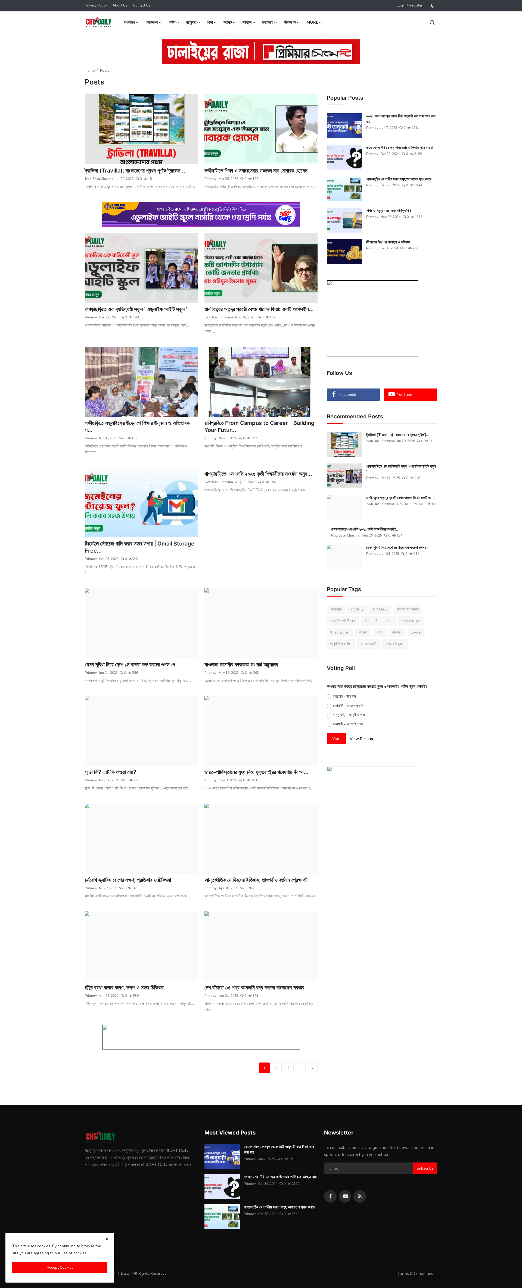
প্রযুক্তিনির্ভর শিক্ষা (340, 644)
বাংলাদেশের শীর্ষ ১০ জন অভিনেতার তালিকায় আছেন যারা (399, 147)
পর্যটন (379, 632)
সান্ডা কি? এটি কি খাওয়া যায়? (110, 772)
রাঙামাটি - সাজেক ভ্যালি (348, 705)
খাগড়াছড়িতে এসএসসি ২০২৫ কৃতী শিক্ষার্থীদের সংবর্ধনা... (365, 529)
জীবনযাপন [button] (290, 22)
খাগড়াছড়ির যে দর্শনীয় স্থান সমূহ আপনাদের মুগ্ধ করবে (398, 179)
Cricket (416, 632)
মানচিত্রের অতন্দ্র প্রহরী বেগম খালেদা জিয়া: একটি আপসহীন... (259, 309)
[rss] (359, 1196)
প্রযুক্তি (396, 632)
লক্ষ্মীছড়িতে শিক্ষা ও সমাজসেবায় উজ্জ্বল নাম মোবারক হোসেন (255, 170)
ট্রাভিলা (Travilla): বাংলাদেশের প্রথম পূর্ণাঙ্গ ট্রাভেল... (135, 170)
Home (90, 70)
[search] (432, 22)
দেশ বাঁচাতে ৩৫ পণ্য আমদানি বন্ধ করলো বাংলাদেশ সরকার (254, 987)
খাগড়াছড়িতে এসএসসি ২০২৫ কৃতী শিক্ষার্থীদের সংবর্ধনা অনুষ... (258, 474)
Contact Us (141, 5)
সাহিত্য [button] (247, 22)
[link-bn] (261, 51)
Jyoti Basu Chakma (99, 179)
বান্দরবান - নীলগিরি (344, 696)
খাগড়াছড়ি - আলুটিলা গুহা (349, 714)
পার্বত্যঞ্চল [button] (151, 22)
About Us (120, 5)
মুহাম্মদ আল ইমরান (408, 609)
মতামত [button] (227, 22)
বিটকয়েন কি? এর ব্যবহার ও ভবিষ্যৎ (388, 242)
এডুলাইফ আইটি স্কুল (342, 621)
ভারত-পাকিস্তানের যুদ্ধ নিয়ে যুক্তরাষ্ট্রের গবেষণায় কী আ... (256, 772)
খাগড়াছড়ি (335, 609)
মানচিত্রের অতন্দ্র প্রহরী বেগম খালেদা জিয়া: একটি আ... (400, 497)
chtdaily (357, 609)
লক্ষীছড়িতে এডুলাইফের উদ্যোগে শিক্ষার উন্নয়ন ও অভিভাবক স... (137, 426)
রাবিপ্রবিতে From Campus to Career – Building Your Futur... (259, 426)
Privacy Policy (96, 5)
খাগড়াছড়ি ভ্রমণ (395, 644)
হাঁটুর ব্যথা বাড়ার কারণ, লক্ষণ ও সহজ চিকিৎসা (124, 987)
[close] (107, 1239)
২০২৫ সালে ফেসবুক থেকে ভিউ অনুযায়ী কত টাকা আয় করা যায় (401, 119)
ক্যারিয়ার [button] (267, 22)
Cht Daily (380, 609)
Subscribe (425, 1168)
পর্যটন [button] (172, 22)
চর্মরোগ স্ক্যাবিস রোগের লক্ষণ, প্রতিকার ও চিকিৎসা (128, 880)
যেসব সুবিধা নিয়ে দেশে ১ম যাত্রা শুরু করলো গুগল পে (130, 664)
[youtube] (345, 1196)
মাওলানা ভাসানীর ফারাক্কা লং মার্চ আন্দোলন (241, 664)
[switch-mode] (432, 6)
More (312, 22)
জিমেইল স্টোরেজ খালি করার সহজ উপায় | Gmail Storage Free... (139, 547)
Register (415, 5)
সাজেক (363, 632)
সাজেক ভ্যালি (368, 644)
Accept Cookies (59, 1267)
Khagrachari (339, 632)
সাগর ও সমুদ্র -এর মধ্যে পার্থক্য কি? (389, 210)
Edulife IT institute (378, 621)
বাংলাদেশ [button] (129, 22)
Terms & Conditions (415, 1273)
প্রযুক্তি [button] (191, 22)
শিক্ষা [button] (210, 22)
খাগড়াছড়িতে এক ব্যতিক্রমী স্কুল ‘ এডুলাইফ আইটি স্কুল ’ (136, 309)
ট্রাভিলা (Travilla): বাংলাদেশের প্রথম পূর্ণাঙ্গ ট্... (397, 434)
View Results (361, 738)
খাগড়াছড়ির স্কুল (411, 621)
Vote (336, 738)
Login (401, 5)
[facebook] (330, 1196)
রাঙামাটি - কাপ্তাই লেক (348, 724)
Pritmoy (210, 179)
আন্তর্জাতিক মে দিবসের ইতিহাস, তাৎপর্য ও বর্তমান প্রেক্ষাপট (255, 880)
